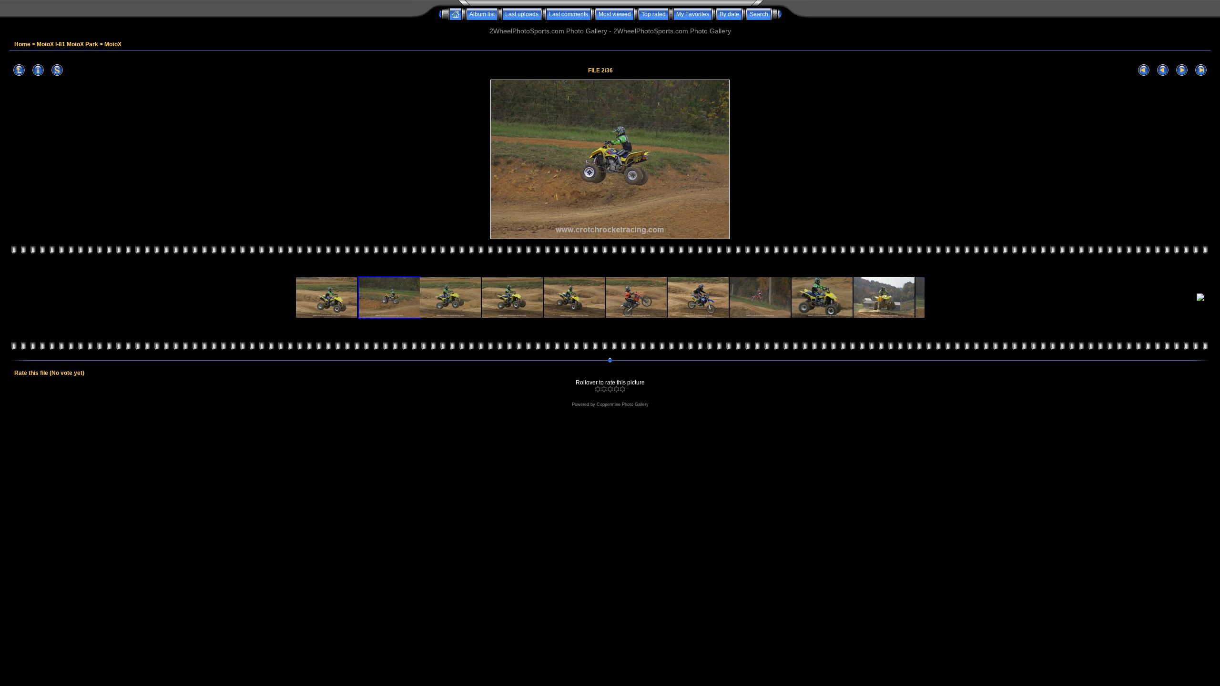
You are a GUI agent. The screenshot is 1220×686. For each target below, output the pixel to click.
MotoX (113, 44)
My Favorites (692, 14)
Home (22, 44)
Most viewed (615, 14)
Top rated (653, 14)
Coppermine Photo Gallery (623, 404)
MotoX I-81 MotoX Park (67, 44)
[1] (598, 389)
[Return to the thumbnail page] (19, 70)
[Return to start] (1143, 70)
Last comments (568, 14)
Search (759, 14)
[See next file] (1181, 70)
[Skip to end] (1200, 70)
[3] (610, 389)
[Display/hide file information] (38, 70)
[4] (616, 389)
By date (729, 14)
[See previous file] (1162, 70)
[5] (623, 389)
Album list (482, 14)
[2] (604, 389)
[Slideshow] (57, 70)
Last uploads (522, 14)
